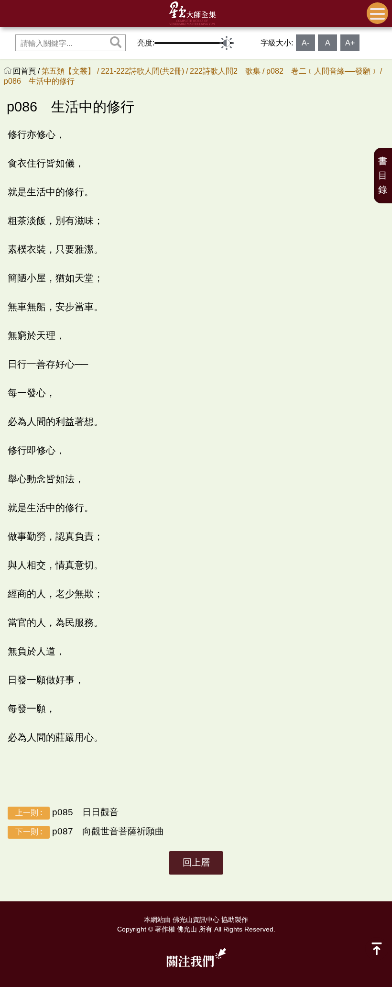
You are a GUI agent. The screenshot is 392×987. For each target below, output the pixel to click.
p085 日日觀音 (67, 812)
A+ (350, 43)
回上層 (196, 862)
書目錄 (382, 175)
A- (305, 43)
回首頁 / (27, 71)
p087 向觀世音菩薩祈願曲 (89, 831)
